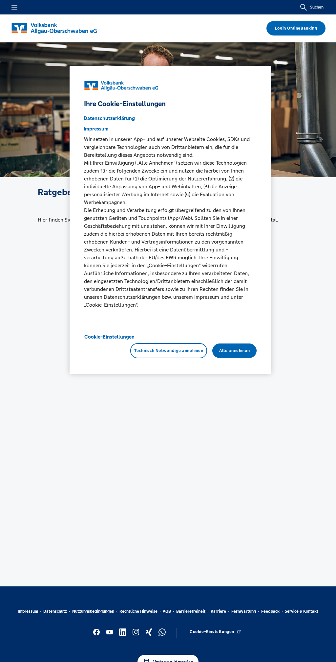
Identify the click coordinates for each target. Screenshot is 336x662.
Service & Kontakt (301, 611)
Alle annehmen (234, 350)
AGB (167, 611)
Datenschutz (55, 611)
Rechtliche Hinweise (138, 611)
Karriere (218, 611)
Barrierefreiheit (190, 611)
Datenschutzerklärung (109, 118)
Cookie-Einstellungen (109, 337)
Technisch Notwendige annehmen (168, 350)
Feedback (270, 611)
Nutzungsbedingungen (93, 611)
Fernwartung (243, 611)
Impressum (28, 611)
